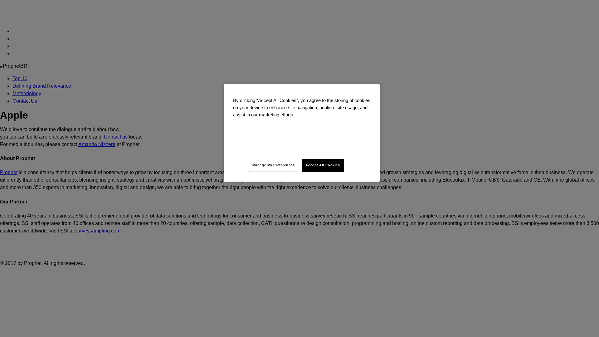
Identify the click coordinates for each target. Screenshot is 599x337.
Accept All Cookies (322, 165)
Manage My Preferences (273, 165)
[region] (302, 133)
